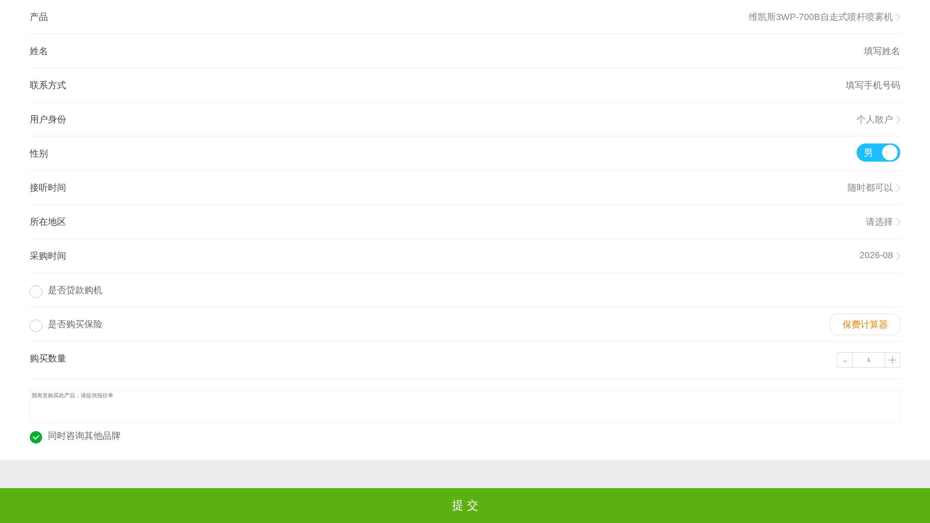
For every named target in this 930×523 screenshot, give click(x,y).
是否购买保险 (75, 324)
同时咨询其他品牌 (84, 435)
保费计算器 (865, 324)
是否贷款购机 (75, 290)
